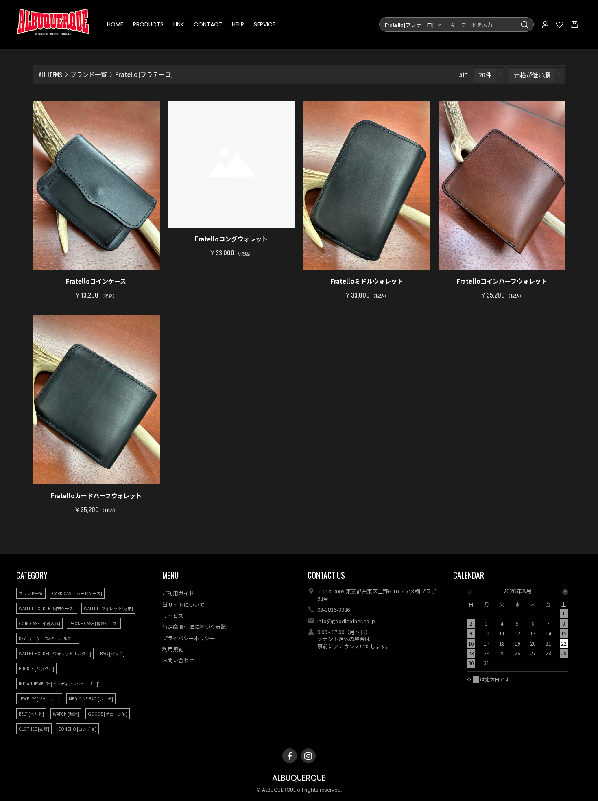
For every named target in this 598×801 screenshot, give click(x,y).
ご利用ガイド (178, 593)
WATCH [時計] (66, 714)
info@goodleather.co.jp (346, 621)
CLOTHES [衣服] (34, 729)
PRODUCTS (148, 24)
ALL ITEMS (50, 74)
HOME (115, 24)
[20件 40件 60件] (489, 74)
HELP (238, 24)
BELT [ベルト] (31, 714)
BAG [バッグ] (112, 653)
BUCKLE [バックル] (36, 668)
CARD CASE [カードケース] (77, 593)
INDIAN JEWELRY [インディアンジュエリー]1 (59, 684)
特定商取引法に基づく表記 (194, 626)
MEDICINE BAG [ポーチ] (91, 699)
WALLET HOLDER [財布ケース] (47, 608)
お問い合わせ (178, 660)
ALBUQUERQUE (299, 778)
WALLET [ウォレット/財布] (108, 608)
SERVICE (264, 24)
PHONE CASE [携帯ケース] (93, 623)
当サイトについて (183, 604)
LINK (178, 24)
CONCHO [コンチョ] (77, 729)
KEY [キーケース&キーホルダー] (48, 638)
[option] (517, 629)
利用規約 (172, 649)
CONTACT (208, 24)
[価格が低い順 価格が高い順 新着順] (536, 74)
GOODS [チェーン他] (107, 714)
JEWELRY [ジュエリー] (39, 699)
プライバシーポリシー (188, 638)
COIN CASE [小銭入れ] (39, 623)
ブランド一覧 (88, 74)
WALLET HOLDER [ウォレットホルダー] (55, 653)
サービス (172, 615)
